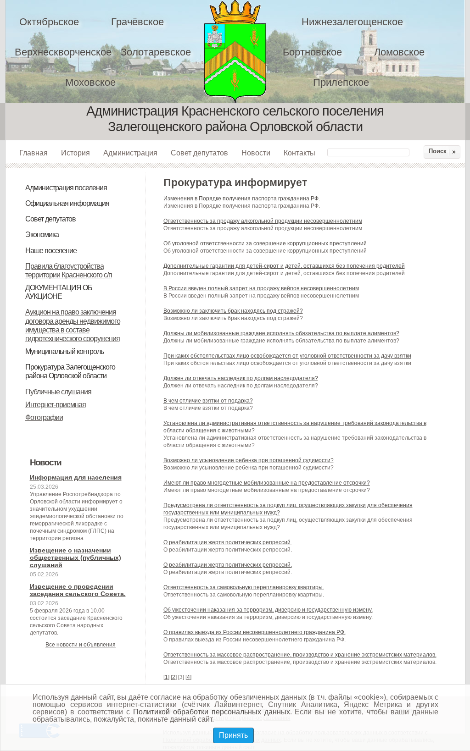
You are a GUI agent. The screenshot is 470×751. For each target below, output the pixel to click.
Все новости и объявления (80, 644)
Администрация (130, 152)
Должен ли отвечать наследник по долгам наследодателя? (240, 378)
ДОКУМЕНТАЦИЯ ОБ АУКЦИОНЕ (58, 292)
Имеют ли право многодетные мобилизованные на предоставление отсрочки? (266, 483)
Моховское (90, 82)
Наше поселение (51, 250)
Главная (33, 152)
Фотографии (44, 417)
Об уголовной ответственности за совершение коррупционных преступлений (265, 243)
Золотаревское (156, 52)
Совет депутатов (199, 152)
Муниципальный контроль (64, 351)
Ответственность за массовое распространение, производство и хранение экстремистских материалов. (299, 655)
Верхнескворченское (63, 52)
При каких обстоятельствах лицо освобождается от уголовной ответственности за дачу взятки (287, 356)
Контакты (299, 152)
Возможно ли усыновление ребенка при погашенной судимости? (248, 460)
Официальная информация (67, 203)
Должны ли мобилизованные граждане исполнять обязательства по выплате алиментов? (281, 333)
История (75, 152)
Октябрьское (49, 22)
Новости (255, 152)
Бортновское (312, 52)
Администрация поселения (66, 188)
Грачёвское (137, 22)
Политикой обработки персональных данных (211, 712)
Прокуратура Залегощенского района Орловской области (70, 371)
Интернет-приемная (55, 405)
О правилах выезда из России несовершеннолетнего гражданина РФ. (254, 632)
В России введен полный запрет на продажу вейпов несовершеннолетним (261, 288)
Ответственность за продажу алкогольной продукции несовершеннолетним (262, 221)
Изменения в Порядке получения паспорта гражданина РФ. (241, 198)
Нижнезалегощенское (352, 22)
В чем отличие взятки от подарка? (208, 401)
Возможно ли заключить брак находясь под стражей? (233, 311)
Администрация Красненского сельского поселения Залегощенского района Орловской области (241, 51)
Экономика (42, 234)
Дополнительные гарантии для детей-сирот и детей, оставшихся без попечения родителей (284, 266)
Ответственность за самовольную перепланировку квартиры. (243, 587)
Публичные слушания (58, 392)
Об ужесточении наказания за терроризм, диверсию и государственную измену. (268, 610)
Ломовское (399, 52)
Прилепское (341, 82)
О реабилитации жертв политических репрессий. (227, 542)
